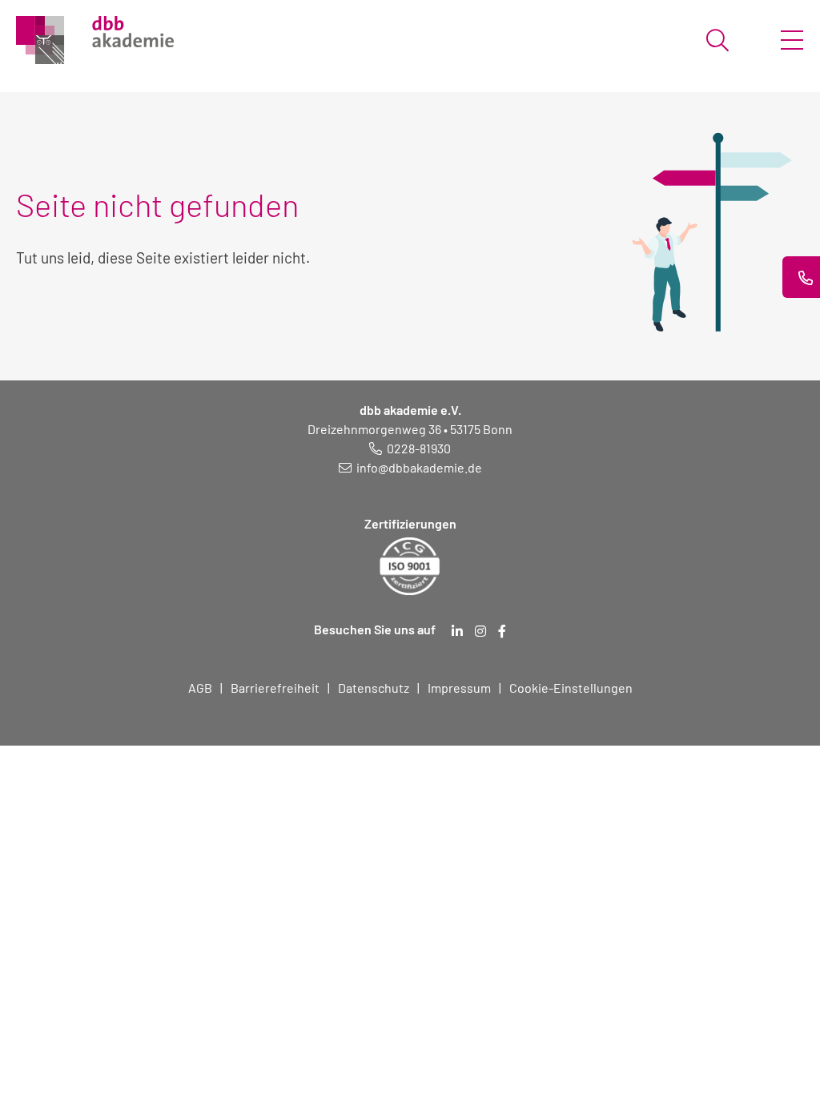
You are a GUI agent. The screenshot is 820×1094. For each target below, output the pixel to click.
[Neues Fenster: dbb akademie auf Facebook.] (502, 631)
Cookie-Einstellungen (571, 687)
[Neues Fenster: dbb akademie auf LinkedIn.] (457, 631)
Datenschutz (373, 687)
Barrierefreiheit (275, 687)
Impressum (459, 687)
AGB (200, 687)
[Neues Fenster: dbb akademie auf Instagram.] (480, 631)
